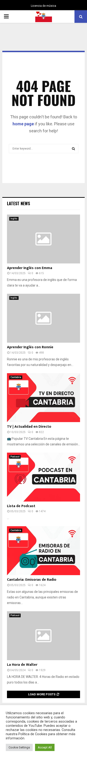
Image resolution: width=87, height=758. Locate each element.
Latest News (18, 203)
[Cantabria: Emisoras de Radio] (43, 550)
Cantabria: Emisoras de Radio (31, 580)
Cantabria (15, 377)
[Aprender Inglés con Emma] (43, 239)
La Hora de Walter (22, 665)
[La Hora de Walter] (43, 635)
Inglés (13, 218)
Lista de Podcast (21, 506)
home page (23, 123)
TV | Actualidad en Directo (29, 426)
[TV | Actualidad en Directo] (43, 397)
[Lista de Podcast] (43, 477)
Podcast (14, 456)
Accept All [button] (45, 747)
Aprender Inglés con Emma (29, 268)
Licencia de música (43, 5)
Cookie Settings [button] (19, 747)
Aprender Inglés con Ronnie (30, 347)
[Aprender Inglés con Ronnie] (43, 318)
